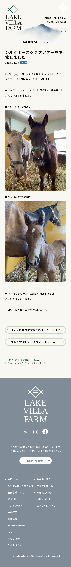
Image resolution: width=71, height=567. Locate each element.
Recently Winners (16, 525)
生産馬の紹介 (44, 479)
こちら (43, 309)
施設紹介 (12, 499)
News (10, 532)
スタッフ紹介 (15, 505)
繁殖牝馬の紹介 (45, 492)
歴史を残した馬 (16, 492)
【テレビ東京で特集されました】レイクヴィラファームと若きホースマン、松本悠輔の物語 (38, 330)
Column (36, 359)
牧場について (15, 479)
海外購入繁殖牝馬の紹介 (20, 486)
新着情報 (25, 359)
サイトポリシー (16, 545)
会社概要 (12, 512)
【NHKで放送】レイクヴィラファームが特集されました (37, 342)
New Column (14, 538)
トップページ (11, 359)
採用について (44, 499)
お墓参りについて (46, 505)
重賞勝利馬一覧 (45, 486)
